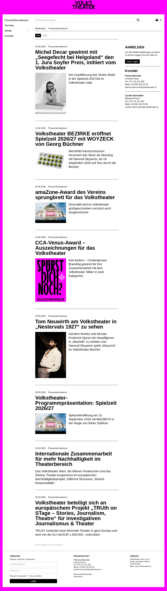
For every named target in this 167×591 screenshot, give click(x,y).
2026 (45, 35)
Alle (38, 35)
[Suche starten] (138, 20)
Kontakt (9, 35)
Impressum (78, 576)
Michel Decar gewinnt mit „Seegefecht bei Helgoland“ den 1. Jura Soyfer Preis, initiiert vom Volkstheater (75, 60)
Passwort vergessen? (19, 576)
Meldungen (40, 28)
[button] (158, 20)
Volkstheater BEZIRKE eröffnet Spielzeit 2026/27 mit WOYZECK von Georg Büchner (74, 139)
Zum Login (132, 61)
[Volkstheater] (83, 5)
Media (8, 30)
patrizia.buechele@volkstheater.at (140, 87)
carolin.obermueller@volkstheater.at (141, 107)
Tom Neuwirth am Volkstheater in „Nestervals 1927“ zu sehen (76, 324)
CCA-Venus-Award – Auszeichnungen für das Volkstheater (65, 248)
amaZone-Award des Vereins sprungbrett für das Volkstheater (75, 194)
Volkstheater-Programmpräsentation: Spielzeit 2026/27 (76, 403)
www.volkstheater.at (143, 566)
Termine (9, 25)
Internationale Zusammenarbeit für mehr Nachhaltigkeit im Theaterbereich (73, 459)
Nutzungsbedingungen (83, 574)
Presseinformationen (16, 20)
